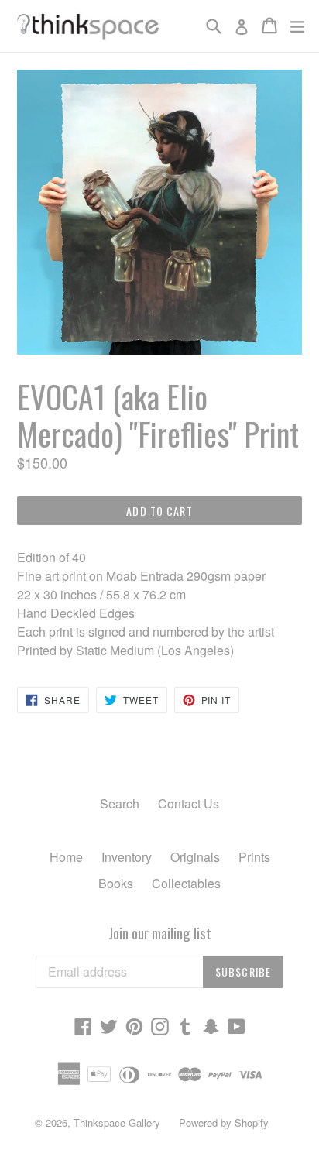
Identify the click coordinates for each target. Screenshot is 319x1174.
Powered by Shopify (224, 1122)
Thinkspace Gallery (117, 1122)
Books (115, 883)
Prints (254, 857)
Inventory (126, 857)
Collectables (186, 883)
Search (119, 803)
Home (66, 857)
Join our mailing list (159, 933)
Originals (195, 857)
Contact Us (188, 803)
